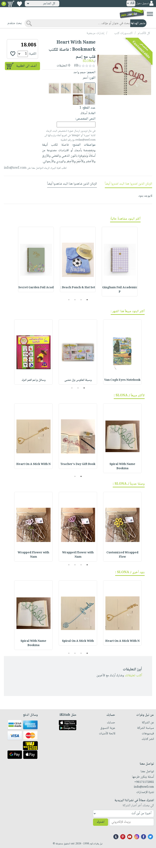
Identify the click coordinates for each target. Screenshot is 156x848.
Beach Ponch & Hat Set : (78, 287)
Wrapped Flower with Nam (78, 554)
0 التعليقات (64, 65)
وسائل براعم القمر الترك (34, 380)
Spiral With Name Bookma (122, 466)
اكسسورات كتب (123, 33)
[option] (120, 261)
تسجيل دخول (142, 3)
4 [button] (69, 300)
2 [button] (81, 300)
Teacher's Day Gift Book (77, 464)
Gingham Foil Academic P (119, 289)
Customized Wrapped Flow (122, 554)
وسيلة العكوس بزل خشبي (78, 380)
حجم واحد (79, 72)
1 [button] (87, 300)
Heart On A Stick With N (33, 464)
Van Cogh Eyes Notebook (122, 380)
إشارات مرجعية (95, 33)
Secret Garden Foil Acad (36, 287)
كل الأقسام (144, 33)
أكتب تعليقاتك (133, 675)
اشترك (100, 822)
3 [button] (75, 300)
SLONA (88, 61)
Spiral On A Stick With (78, 641)
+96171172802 (144, 782)
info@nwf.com (15, 168)
